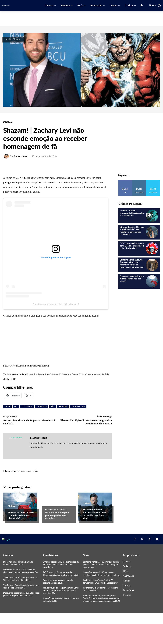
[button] (155, 5)
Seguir (139, 181)
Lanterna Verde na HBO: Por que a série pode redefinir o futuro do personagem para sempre (101, 564)
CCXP (7, 407)
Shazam (63, 407)
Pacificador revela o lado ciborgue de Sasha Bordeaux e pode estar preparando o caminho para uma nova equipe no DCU (101, 598)
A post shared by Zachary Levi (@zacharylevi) (56, 304)
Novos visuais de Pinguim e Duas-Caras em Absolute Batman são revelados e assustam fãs (61, 590)
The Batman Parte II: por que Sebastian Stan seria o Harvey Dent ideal (94, 513)
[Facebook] (135, 539)
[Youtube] (157, 539)
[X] (149, 539)
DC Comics (26, 407)
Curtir (125, 181)
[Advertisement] (81, 18)
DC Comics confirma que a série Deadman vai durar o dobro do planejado (132, 246)
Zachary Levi (78, 407)
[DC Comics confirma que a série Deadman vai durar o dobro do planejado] (152, 248)
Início (8, 39)
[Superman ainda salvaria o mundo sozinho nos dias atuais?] (20, 507)
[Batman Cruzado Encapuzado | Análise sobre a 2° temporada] (152, 216)
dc (15, 407)
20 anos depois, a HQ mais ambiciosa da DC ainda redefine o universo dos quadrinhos (61, 564)
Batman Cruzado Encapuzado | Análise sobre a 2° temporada (132, 213)
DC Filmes (42, 407)
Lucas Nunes (20, 156)
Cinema (16, 39)
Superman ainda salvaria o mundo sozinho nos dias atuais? (21, 515)
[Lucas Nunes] (7, 156)
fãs (52, 407)
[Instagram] (142, 539)
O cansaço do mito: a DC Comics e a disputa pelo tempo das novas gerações (57, 513)
